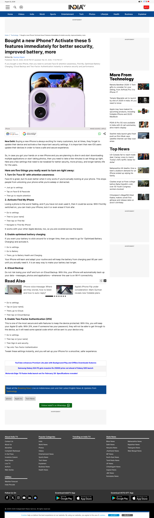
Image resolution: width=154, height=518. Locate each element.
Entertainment (67, 14)
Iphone (8, 399)
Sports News (43, 457)
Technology (14, 35)
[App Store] (84, 498)
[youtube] (24, 497)
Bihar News (110, 441)
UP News (109, 463)
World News (43, 444)
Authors (7, 467)
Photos (92, 14)
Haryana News (111, 448)
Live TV (7, 463)
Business (129, 14)
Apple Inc (18, 399)
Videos (21, 14)
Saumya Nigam (19, 57)
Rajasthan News (134, 444)
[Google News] (12, 133)
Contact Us (9, 441)
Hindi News (9, 460)
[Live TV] (146, 7)
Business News (44, 467)
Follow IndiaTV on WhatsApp (53, 405)
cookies (102, 515)
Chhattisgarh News (113, 467)
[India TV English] (77, 7)
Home (10, 14)
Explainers (42, 463)
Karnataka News (112, 476)
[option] (30, 290)
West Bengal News (134, 451)
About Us (8, 444)
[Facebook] (7, 497)
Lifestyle (104, 14)
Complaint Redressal (12, 451)
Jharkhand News (112, 451)
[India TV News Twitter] (146, 1)
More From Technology (122, 76)
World (42, 14)
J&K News (110, 473)
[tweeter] (12, 497)
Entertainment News (46, 454)
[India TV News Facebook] (144, 1)
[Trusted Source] (29, 133)
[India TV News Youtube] (148, 1)
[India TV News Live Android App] (64, 498)
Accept (114, 515)
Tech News (30, 399)
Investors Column (11, 457)
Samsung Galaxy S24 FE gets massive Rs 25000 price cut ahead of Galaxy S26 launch (55, 368)
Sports (53, 14)
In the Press (9, 454)
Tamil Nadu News (112, 460)
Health (116, 14)
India (32, 14)
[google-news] (35, 497)
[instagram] (18, 497)
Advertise (8, 448)
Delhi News (110, 444)
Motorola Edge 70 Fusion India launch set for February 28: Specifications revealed (41, 373)
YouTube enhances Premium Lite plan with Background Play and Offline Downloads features (55, 363)
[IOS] (139, 1)
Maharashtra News (135, 441)
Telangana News (134, 448)
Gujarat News (111, 470)
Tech (81, 14)
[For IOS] (140, 498)
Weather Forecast (11, 481)
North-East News (112, 457)
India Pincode (10, 485)
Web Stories (9, 470)
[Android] (141, 1)
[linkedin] (29, 497)
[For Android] (120, 498)
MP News (109, 454)
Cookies (24, 515)
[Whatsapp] (99, 133)
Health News (43, 470)
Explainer (142, 14)
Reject (127, 515)
